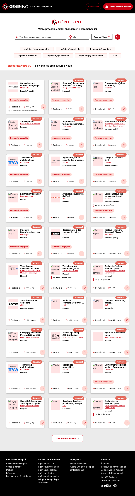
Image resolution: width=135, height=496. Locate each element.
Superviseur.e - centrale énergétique (30, 84)
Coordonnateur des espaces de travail (114, 195)
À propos (105, 463)
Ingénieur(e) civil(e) (27, 55)
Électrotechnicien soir (30, 194)
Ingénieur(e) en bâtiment (91, 55)
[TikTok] (113, 485)
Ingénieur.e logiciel (46, 473)
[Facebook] (105, 485)
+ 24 (115, 55)
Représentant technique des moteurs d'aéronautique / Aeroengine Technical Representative (73, 122)
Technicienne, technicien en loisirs (29, 267)
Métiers (9, 470)
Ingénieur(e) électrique (58, 55)
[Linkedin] (107, 485)
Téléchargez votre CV (18, 65)
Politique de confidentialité (113, 467)
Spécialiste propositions (68, 366)
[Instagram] (110, 485)
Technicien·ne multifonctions (27, 159)
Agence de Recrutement (112, 473)
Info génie (10, 473)
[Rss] (115, 485)
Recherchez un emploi (16, 463)
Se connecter (93, 7)
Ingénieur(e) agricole (70, 49)
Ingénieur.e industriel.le (48, 476)
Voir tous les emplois (66, 438)
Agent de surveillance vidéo (115, 334)
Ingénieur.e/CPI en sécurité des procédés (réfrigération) (72, 159)
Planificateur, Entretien (115, 121)
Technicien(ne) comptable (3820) (70, 267)
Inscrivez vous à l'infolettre (18, 476)
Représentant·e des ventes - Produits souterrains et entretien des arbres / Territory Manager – (72, 231)
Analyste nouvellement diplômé (73, 195)
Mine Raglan (25, 88)
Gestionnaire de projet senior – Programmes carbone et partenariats (115, 366)
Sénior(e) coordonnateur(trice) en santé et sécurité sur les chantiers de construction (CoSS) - (72, 301)
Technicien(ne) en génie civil (28, 301)
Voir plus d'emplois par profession (48, 481)
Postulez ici (15, 107)
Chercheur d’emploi (39, 6)
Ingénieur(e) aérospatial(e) (37, 49)
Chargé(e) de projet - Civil (115, 159)
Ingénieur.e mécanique (48, 467)
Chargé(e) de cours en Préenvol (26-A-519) (73, 84)
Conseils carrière (13, 467)
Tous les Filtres (100, 37)
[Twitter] (102, 485)
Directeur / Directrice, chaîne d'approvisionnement (115, 301)
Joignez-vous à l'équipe (112, 470)
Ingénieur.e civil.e (46, 463)
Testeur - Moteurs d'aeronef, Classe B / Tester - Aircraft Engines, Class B (114, 231)
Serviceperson (27, 121)
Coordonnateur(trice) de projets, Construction (115, 84)
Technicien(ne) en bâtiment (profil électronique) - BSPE (114, 267)
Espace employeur (77, 463)
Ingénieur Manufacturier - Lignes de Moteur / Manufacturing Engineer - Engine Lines (31, 231)
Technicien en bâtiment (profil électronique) (112, 402)
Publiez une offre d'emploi (120, 7)
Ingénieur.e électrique (47, 470)
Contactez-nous (76, 470)
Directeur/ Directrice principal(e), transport (72, 402)
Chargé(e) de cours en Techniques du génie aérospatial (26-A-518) (31, 402)
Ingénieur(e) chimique (100, 49)
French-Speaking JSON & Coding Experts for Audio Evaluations (70, 334)
